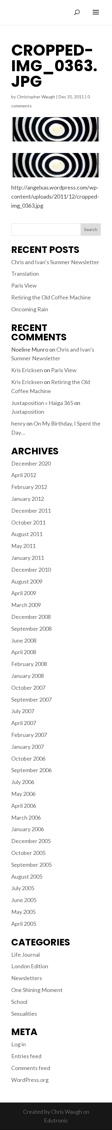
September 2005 (31, 864)
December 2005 (31, 840)
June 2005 (23, 899)
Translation (25, 273)
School (19, 1001)
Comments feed (30, 1067)
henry (18, 423)
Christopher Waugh (36, 96)
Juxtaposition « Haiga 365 (42, 402)
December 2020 (31, 463)
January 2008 (27, 675)
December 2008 (31, 616)
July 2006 (22, 781)
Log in (18, 1044)
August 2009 (26, 581)
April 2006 (23, 805)
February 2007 (29, 734)
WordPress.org (30, 1079)
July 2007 (22, 711)
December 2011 (31, 510)
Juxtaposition (27, 411)
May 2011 (23, 545)
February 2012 (29, 486)
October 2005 (28, 852)
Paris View (24, 285)
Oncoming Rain (29, 309)
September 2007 (31, 699)
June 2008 (23, 640)
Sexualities (24, 1013)
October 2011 (28, 522)
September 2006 (31, 770)
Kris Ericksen (27, 370)
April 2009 (23, 593)
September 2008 (31, 628)
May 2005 (23, 911)
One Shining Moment (37, 989)
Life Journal (25, 954)
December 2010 (31, 569)
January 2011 (27, 557)
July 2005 (22, 888)
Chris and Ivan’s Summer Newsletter (55, 262)
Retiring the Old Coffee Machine (51, 297)
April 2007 (23, 722)
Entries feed (26, 1056)
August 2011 (26, 533)
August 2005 (26, 876)
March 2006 (26, 817)
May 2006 (23, 793)
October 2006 (28, 758)
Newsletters (26, 978)
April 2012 (23, 474)
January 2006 (27, 829)
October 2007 (28, 687)
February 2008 (29, 663)
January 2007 (27, 746)
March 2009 (26, 604)
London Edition (29, 966)
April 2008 (23, 652)
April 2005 (23, 923)
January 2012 (27, 498)
